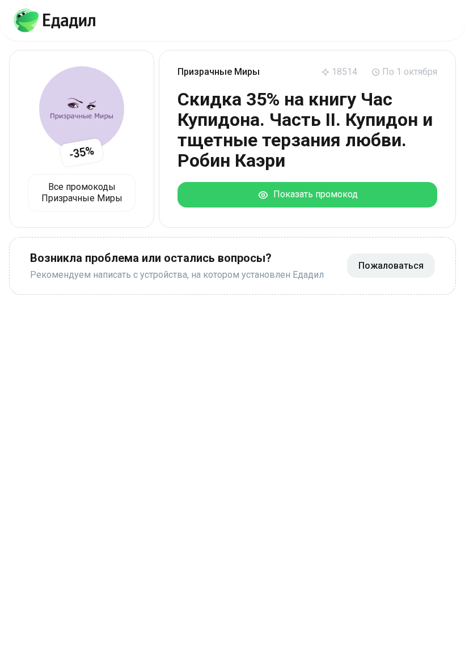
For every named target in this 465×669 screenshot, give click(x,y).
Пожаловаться (391, 265)
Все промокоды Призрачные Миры (81, 192)
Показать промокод (313, 194)
